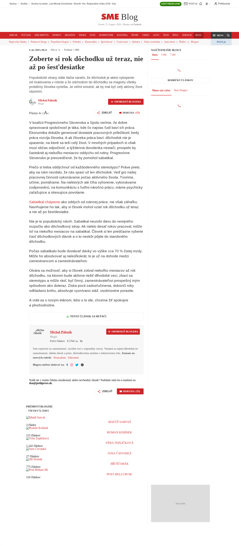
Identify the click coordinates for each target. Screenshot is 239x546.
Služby (24, 3)
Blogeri (195, 41)
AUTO (156, 35)
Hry (84, 3)
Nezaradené (59, 357)
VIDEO (145, 35)
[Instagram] (71, 365)
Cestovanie (122, 41)
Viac (114, 3)
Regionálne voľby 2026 (99, 3)
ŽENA (176, 35)
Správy (13, 3)
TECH (166, 35)
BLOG (198, 35)
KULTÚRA (122, 35)
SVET (92, 35)
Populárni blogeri (60, 41)
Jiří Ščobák (119, 463)
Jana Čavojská (120, 453)
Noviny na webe (39, 3)
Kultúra (136, 41)
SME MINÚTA (42, 35)
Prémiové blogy (39, 41)
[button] (218, 35)
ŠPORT (134, 35)
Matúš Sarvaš (119, 422)
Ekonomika (91, 41)
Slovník (77, 3)
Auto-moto (169, 41)
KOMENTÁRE (106, 35)
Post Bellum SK (119, 474)
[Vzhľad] (208, 3)
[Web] (82, 365)
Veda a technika (152, 41)
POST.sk (221, 42)
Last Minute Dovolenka (60, 3)
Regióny (70, 35)
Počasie (26, 35)
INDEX (82, 35)
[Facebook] (67, 365)
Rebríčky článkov (180, 80)
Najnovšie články (18, 41)
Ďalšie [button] (182, 41)
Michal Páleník (47, 100)
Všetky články (38, 410)
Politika (77, 41)
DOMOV (56, 35)
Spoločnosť (107, 41)
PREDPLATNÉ (170, 4)
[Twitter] (77, 365)
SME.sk (13, 35)
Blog (129, 16)
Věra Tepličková (119, 442)
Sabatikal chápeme (44, 202)
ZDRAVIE (187, 35)
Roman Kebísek (119, 432)
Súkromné (73, 357)
